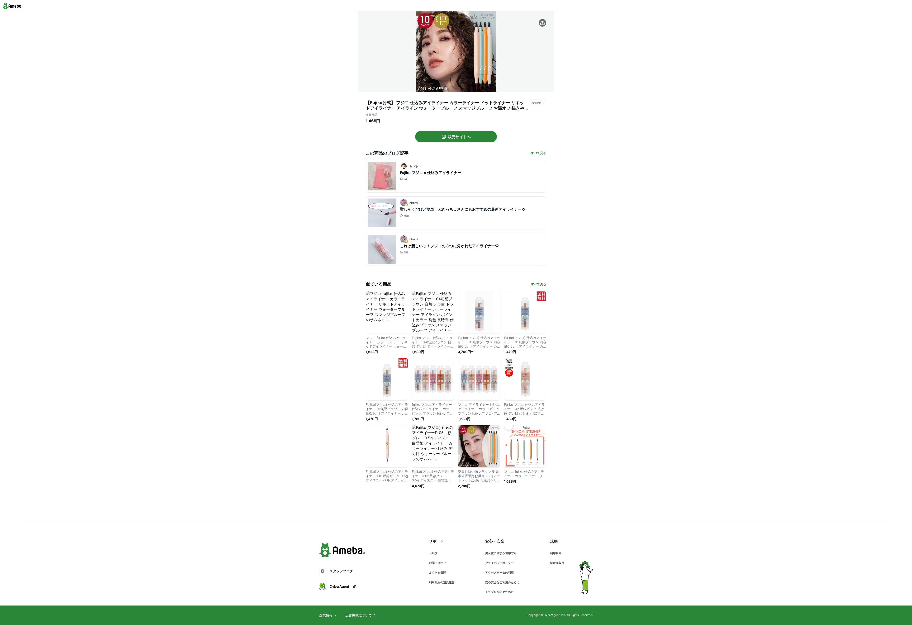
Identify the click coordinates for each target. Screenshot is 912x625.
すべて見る (538, 153)
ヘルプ (433, 553)
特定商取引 (557, 563)
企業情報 (325, 615)
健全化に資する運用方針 (501, 553)
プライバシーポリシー (499, 563)
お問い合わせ (437, 563)
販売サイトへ (459, 136)
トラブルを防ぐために (499, 592)
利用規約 (555, 553)
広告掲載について (358, 615)
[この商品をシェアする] (542, 23)
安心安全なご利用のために (502, 582)
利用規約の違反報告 (442, 582)
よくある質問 (437, 572)
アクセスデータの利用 (499, 572)
